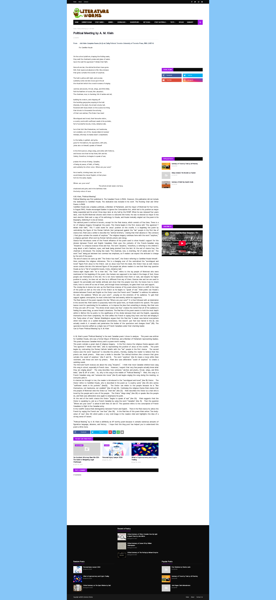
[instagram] (198, 2)
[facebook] (192, 2)
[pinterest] (202, 2)
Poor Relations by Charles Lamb (181, 567)
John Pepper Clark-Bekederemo (181, 585)
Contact (86, 1)
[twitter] (195, 2)
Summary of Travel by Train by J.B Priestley (185, 163)
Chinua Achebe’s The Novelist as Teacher (184, 173)
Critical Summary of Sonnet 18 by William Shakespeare (139, 544)
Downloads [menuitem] (121, 22)
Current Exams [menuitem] (87, 22)
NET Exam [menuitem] (146, 22)
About (80, 1)
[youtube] (172, 80)
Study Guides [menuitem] (99, 22)
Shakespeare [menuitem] (134, 22)
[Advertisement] (182, 50)
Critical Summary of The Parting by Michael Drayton (142, 552)
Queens (77, 37)
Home (74, 1)
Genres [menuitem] (110, 22)
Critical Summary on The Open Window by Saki (97, 585)
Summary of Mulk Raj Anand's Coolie (182, 182)
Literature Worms (88, 597)
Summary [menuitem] (190, 22)
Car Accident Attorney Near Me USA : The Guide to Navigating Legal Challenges (86, 460)
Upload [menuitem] (181, 22)
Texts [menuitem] (172, 22)
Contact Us (199, 597)
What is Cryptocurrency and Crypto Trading (144, 459)
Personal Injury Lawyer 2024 (112, 457)
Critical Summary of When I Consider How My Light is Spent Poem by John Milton (142, 535)
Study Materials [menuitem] (160, 22)
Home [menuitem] (76, 22)
